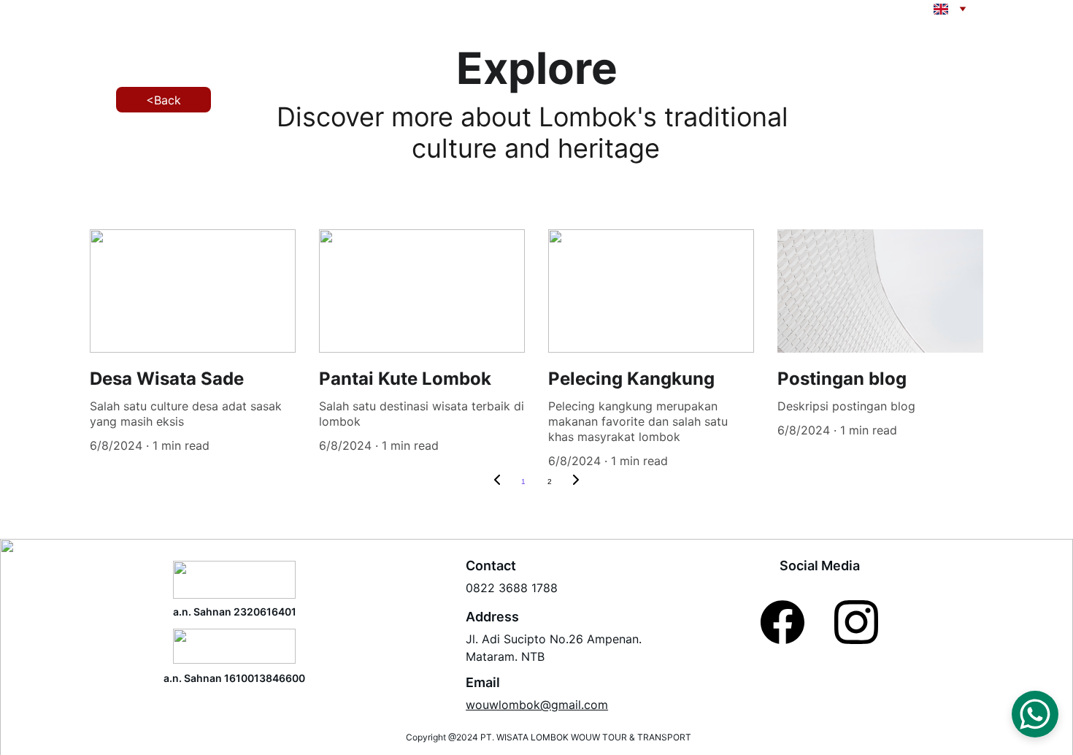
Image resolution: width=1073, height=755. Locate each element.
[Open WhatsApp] (1035, 714)
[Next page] (576, 482)
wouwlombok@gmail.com (537, 704)
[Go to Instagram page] (856, 622)
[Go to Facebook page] (782, 622)
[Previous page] (497, 482)
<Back (163, 100)
